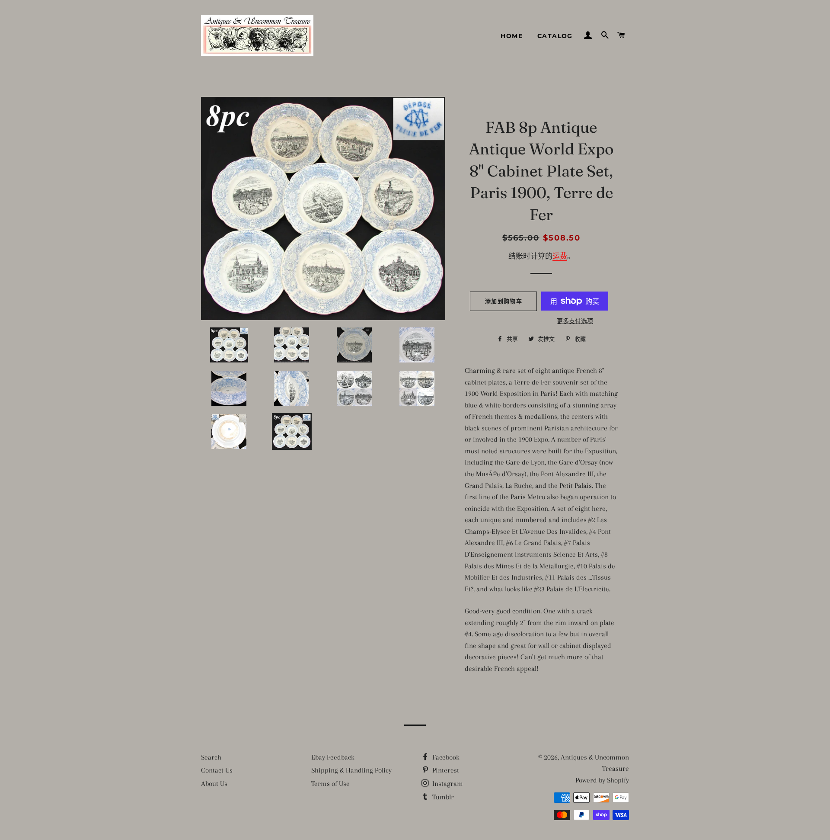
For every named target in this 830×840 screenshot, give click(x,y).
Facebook (445, 757)
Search (211, 757)
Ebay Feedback (332, 757)
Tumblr (442, 797)
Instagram (447, 783)
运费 (559, 256)
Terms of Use (330, 783)
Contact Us (217, 770)
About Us (214, 783)
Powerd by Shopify (602, 780)
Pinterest (445, 770)
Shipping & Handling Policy (351, 770)
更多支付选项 (575, 321)
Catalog (555, 36)
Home (512, 36)
